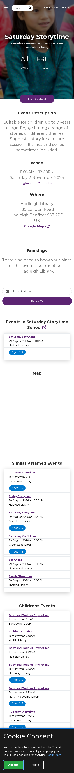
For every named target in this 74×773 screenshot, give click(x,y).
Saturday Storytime (22, 336)
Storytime (15, 559)
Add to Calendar (39, 183)
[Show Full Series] (44, 327)
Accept (13, 764)
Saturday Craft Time (23, 536)
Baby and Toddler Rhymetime (29, 615)
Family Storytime (20, 576)
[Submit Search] (30, 8)
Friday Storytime (20, 496)
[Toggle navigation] (5, 7)
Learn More (54, 755)
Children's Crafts (20, 631)
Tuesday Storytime (22, 472)
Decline (34, 764)
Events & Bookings (56, 7)
